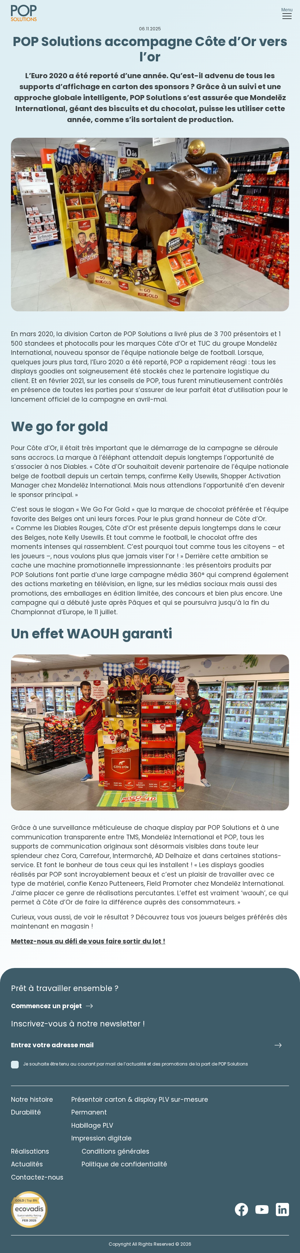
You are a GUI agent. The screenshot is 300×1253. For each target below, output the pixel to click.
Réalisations (30, 1151)
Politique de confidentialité (124, 1164)
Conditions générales (115, 1151)
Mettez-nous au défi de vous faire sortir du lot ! (88, 941)
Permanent (89, 1112)
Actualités (27, 1164)
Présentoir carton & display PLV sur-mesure (139, 1099)
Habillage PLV (92, 1125)
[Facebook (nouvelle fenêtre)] (241, 1209)
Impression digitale (101, 1138)
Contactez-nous (37, 1177)
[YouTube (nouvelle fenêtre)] (262, 1209)
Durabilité (26, 1112)
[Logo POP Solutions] (29, 1209)
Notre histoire (32, 1099)
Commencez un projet (46, 1006)
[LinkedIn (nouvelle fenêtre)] (282, 1209)
